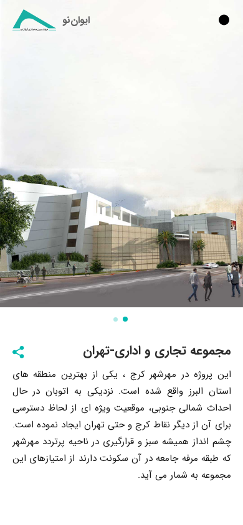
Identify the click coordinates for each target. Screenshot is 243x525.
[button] (126, 319)
